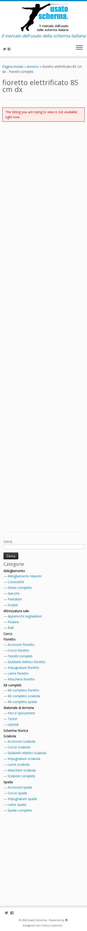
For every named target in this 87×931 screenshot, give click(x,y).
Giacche (13, 593)
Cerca (7, 541)
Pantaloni (15, 599)
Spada (8, 782)
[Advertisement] (43, 327)
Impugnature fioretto (23, 667)
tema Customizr (53, 925)
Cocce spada (17, 793)
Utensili (13, 724)
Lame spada (17, 804)
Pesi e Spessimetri (21, 713)
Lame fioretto (18, 673)
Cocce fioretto (18, 650)
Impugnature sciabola (24, 758)
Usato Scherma (37, 920)
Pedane (13, 622)
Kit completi (12, 685)
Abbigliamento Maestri (25, 576)
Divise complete (20, 587)
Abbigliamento (14, 571)
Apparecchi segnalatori (25, 616)
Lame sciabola (18, 764)
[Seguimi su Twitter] (5, 49)
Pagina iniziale (12, 66)
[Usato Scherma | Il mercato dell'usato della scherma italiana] (43, 17)
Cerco (7, 634)
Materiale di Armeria (18, 708)
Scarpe (13, 605)
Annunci (33, 66)
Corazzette (16, 582)
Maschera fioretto (21, 679)
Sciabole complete (21, 776)
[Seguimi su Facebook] (10, 49)
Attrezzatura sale (16, 611)
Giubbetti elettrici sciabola (27, 753)
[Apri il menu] (79, 47)
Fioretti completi (20, 656)
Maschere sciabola (22, 770)
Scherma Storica (15, 730)
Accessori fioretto (21, 644)
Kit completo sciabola (24, 696)
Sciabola (9, 736)
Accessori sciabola (21, 741)
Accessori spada (20, 787)
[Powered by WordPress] (66, 919)
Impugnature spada (22, 799)
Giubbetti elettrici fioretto (26, 662)
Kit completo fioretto (23, 690)
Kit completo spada (22, 702)
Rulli (11, 628)
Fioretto (9, 639)
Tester (12, 719)
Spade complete (20, 810)
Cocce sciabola (19, 747)
